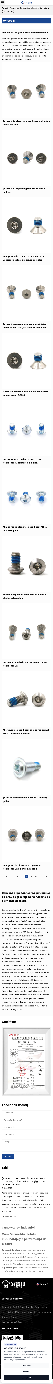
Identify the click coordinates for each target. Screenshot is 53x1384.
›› (46, 876)
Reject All (26, 1372)
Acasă (5, 8)
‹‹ (7, 876)
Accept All (26, 1378)
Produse (14, 8)
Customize (26, 1365)
